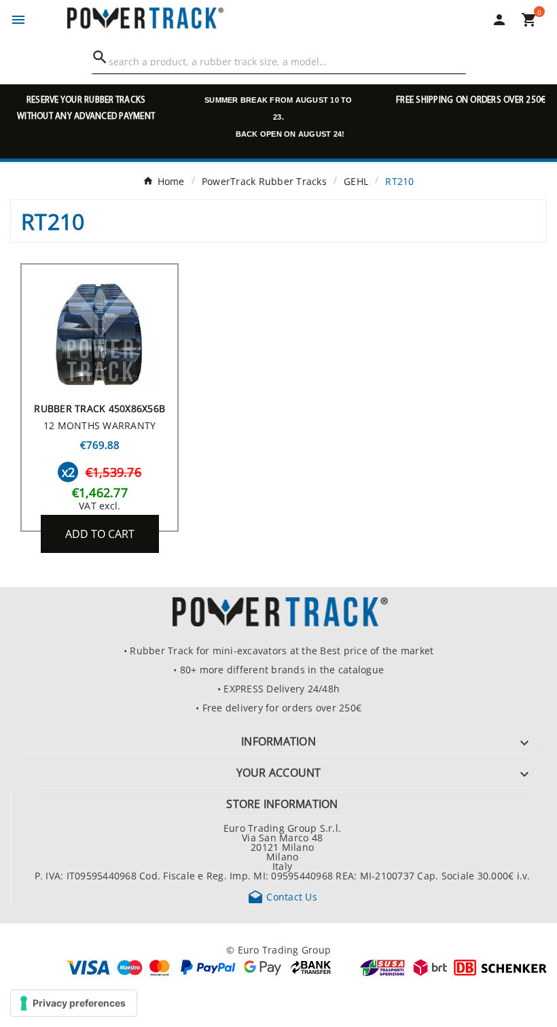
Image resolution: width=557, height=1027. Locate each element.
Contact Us (282, 896)
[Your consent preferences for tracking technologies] (74, 1003)
